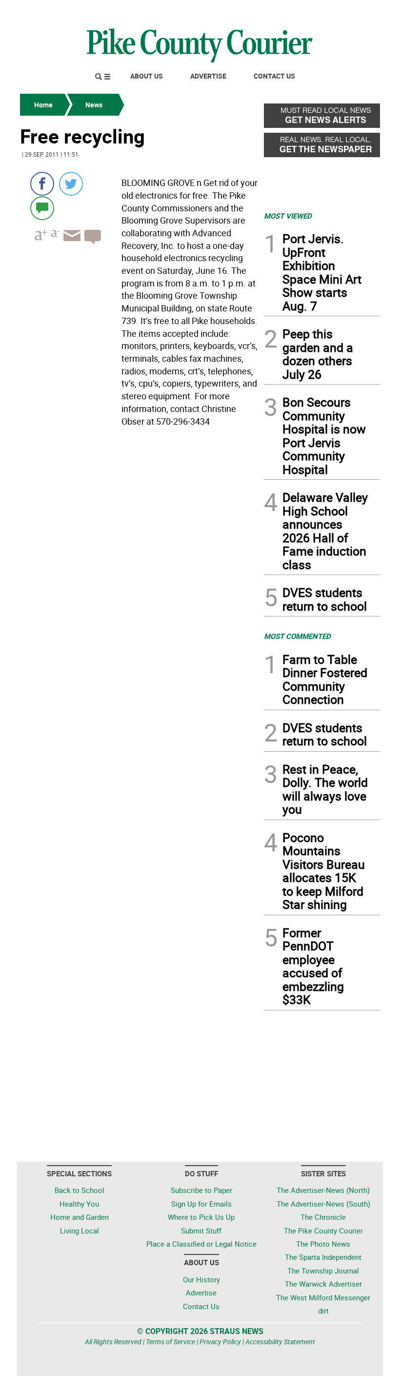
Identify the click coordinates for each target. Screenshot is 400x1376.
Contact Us (274, 76)
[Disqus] (139, 564)
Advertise (208, 76)
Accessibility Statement (280, 1341)
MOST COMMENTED (297, 636)
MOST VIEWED (288, 216)
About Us (146, 76)
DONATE (356, 11)
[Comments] (42, 208)
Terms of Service (170, 1341)
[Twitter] (71, 184)
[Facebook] (42, 184)
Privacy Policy (220, 1341)
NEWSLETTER (301, 11)
